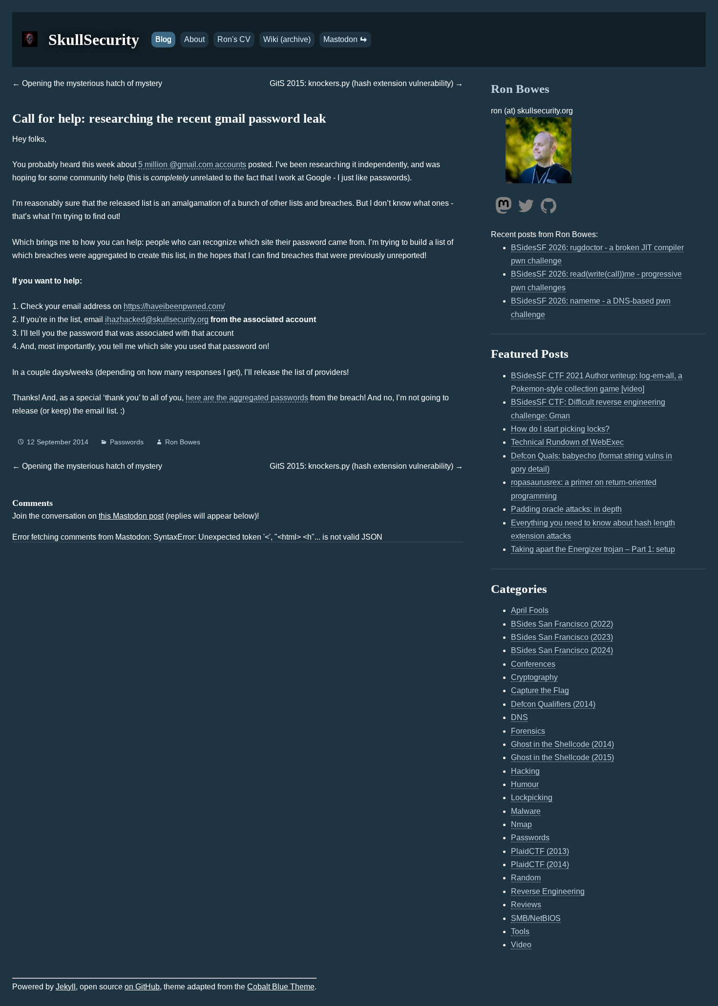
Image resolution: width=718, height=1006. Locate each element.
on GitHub (142, 987)
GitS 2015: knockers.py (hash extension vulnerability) (361, 83)
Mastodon (341, 39)
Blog (163, 39)
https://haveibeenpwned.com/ (174, 306)
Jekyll (66, 987)
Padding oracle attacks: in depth (566, 509)
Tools (520, 931)
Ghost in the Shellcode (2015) (562, 757)
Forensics (528, 731)
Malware (526, 811)
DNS (519, 717)
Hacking (525, 771)
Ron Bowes (182, 442)
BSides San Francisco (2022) (562, 624)
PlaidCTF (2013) (540, 851)
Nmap (521, 824)
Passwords (127, 442)
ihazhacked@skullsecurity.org (157, 319)
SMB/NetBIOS (536, 918)
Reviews (526, 904)
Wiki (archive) (287, 39)
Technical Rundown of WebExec (567, 442)
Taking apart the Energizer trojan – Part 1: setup (593, 549)
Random (526, 878)
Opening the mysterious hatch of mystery (92, 83)
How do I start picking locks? (560, 429)
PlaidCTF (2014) (540, 864)
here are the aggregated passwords (247, 398)
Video (521, 944)
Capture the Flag (540, 690)
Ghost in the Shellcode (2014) (562, 744)
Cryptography (534, 677)
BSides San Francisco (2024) (562, 650)
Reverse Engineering (548, 891)
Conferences (533, 664)
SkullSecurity (93, 39)
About (194, 39)
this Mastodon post (131, 516)
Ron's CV (234, 39)
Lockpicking (531, 797)
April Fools (530, 610)
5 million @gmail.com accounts (192, 164)
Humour (525, 784)
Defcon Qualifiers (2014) (553, 704)
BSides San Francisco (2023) (562, 637)
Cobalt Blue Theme (281, 987)
